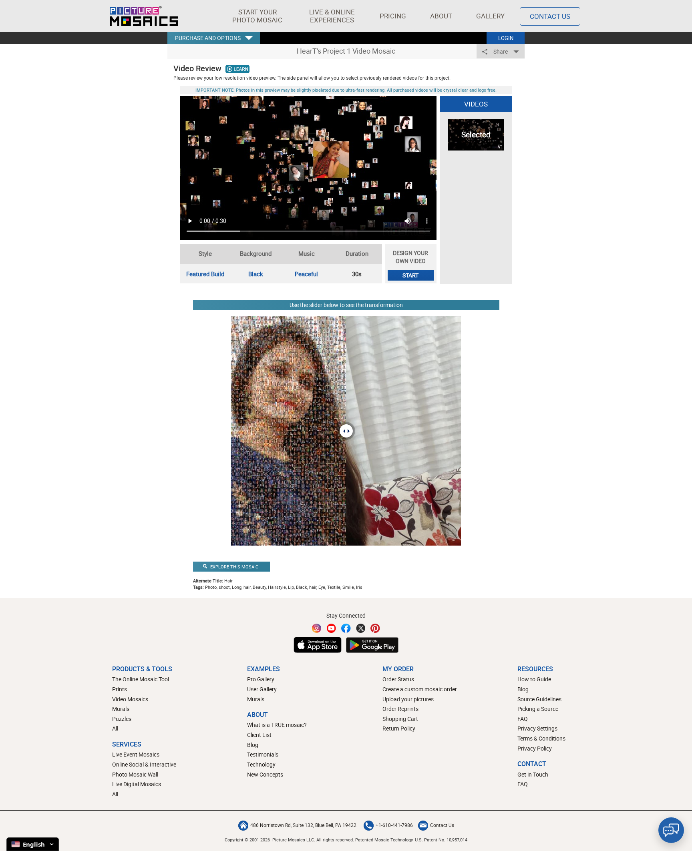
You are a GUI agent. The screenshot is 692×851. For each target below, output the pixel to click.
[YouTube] (331, 628)
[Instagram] (317, 628)
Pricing (393, 15)
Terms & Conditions (541, 738)
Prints (119, 689)
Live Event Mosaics (135, 754)
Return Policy (398, 728)
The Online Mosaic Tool (140, 679)
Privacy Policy (534, 748)
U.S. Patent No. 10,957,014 (441, 840)
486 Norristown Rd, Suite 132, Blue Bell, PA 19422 (303, 825)
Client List (259, 735)
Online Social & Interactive (144, 764)
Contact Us (550, 16)
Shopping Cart (400, 719)
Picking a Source (537, 709)
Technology (261, 764)
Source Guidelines (539, 699)
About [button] (441, 15)
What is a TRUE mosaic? (277, 725)
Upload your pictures (408, 699)
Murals (120, 709)
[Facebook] (346, 628)
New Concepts (265, 774)
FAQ (522, 719)
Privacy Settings (537, 728)
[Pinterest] (375, 628)
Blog (252, 745)
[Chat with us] (671, 830)
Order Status (398, 679)
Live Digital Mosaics (136, 784)
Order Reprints (400, 709)
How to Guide (534, 679)
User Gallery (262, 689)
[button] (257, 16)
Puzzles (121, 719)
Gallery (490, 15)
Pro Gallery (260, 679)
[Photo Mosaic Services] (144, 16)
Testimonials (262, 754)
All (115, 728)
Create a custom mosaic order (419, 689)
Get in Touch (532, 774)
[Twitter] (361, 628)
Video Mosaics (130, 699)
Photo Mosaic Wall (135, 774)
